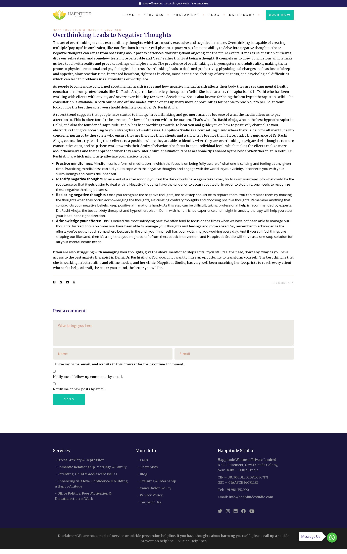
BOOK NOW (280, 15)
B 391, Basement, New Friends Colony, (248, 465)
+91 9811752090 (237, 490)
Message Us (310, 536)
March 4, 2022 (100, 30)
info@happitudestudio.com (251, 497)
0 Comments (283, 283)
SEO (118, 30)
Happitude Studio (69, 30)
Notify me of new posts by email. (79, 389)
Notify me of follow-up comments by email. (88, 377)
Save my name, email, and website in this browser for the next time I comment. (120, 364)
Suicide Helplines (192, 541)
